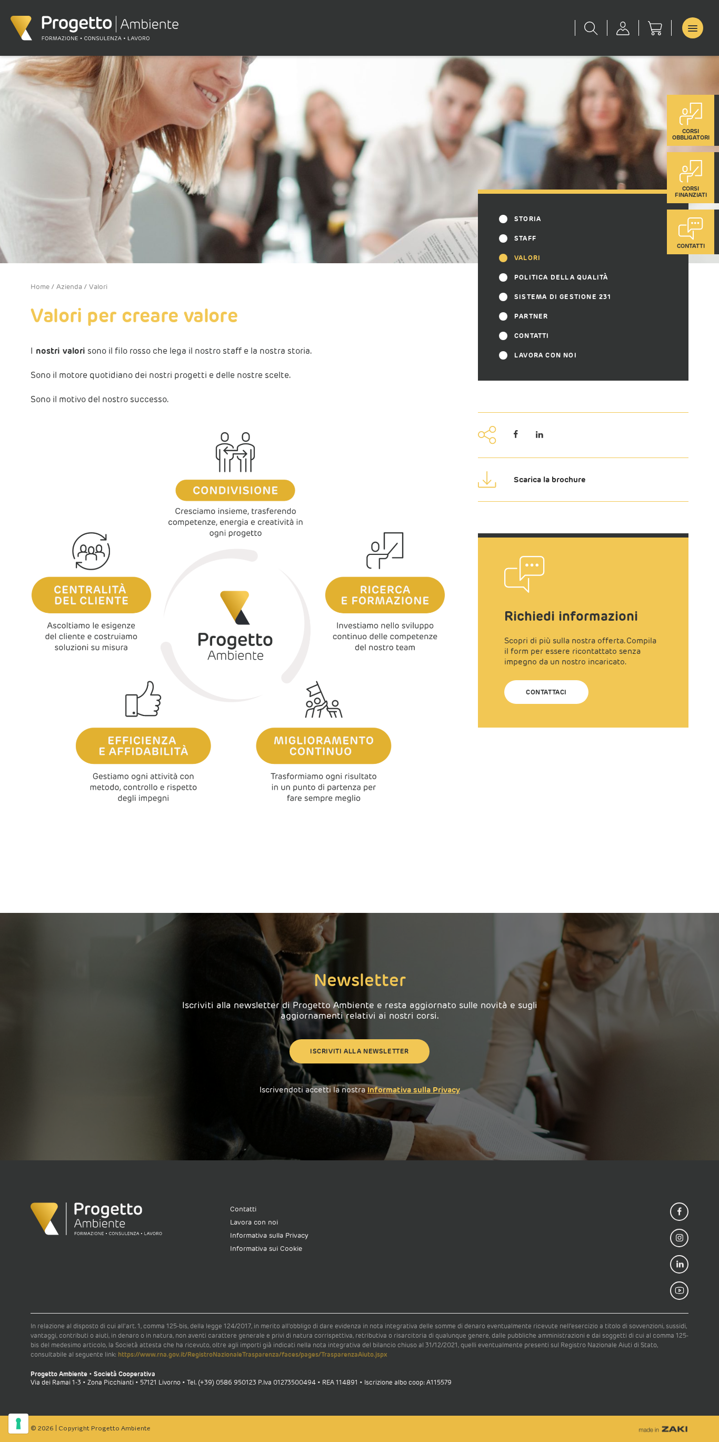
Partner (531, 316)
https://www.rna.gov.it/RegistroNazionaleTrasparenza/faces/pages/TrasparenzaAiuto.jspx (252, 1354)
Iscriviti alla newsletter (359, 1051)
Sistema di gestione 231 (563, 297)
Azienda (69, 286)
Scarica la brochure (550, 479)
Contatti (532, 336)
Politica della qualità (561, 277)
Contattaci (546, 692)
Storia (527, 219)
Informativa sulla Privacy (413, 1090)
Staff (525, 238)
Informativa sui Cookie (266, 1248)
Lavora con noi (545, 355)
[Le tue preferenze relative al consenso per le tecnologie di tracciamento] (18, 1424)
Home (40, 286)
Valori (527, 258)
